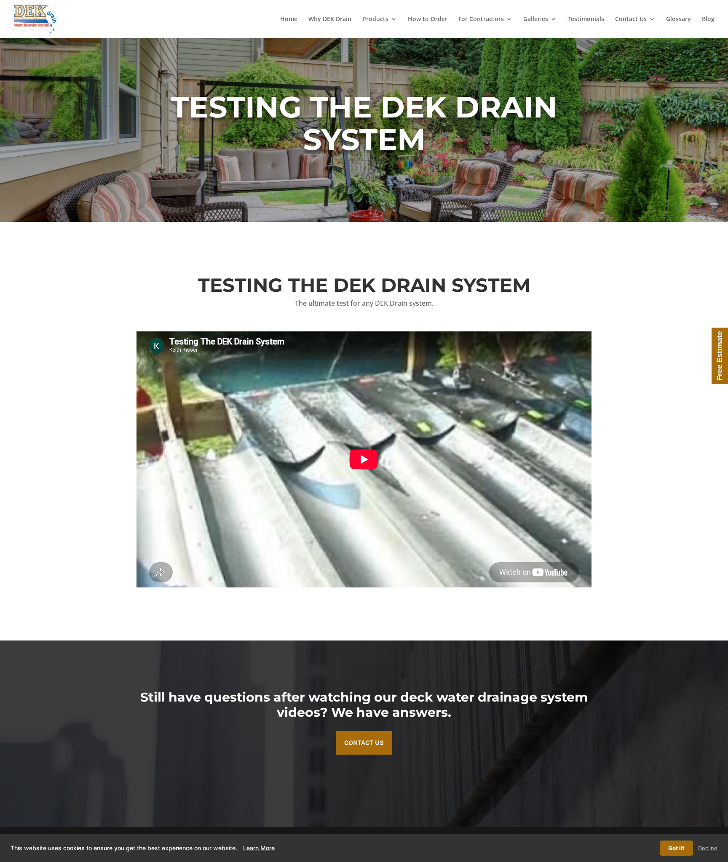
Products (375, 19)
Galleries (535, 19)
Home (288, 19)
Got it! (676, 848)
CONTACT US (364, 743)
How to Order (427, 19)
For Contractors (481, 19)
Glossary (678, 19)
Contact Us (631, 19)
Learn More (259, 847)
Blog (708, 19)
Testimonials (585, 19)
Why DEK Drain (329, 19)
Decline (707, 848)
